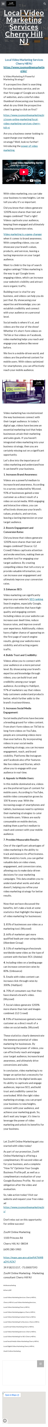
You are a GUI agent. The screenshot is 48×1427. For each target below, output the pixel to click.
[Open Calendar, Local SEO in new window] (40, 1363)
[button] (3, 3)
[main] (24, 27)
